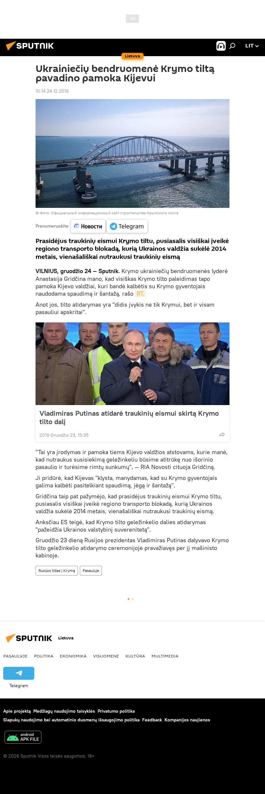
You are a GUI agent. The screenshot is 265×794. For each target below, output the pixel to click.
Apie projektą (17, 711)
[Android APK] (23, 738)
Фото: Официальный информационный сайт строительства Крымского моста (109, 212)
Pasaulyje (91, 570)
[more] (222, 434)
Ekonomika (73, 656)
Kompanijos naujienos (187, 720)
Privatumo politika (116, 711)
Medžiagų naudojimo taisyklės (64, 711)
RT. (140, 293)
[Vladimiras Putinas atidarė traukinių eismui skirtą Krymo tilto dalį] (132, 363)
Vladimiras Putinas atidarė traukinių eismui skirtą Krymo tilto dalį (129, 417)
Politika (43, 656)
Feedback (152, 720)
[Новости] (88, 226)
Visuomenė (106, 656)
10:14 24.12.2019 (52, 91)
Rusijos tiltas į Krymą (56, 570)
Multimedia (165, 656)
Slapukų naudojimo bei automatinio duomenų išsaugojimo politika (71, 720)
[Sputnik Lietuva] (31, 51)
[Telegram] (127, 226)
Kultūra (135, 656)
